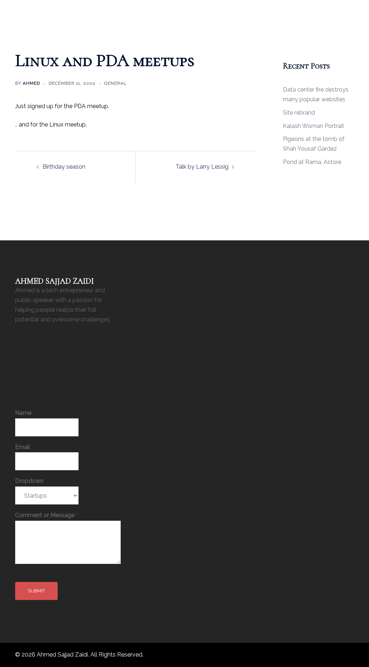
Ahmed (31, 83)
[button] (337, 10)
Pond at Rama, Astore (312, 162)
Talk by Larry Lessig (201, 166)
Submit (36, 590)
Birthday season (64, 166)
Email (24, 447)
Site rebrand (299, 112)
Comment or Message (46, 515)
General (115, 83)
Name (25, 412)
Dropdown (29, 480)
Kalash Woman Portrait (313, 126)
